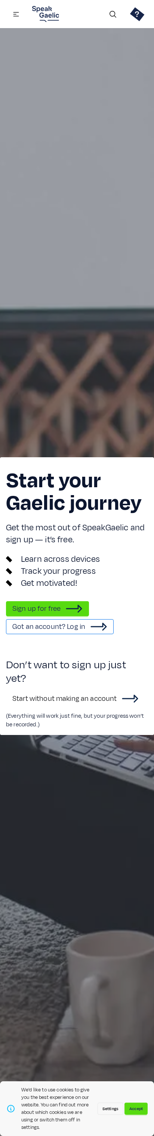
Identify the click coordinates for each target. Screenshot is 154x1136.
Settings (110, 1109)
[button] (16, 14)
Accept (136, 1109)
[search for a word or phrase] (112, 14)
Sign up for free (36, 609)
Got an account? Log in (48, 627)
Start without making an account (64, 698)
